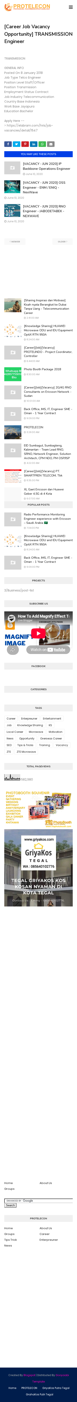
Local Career (15, 732)
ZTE (9, 752)
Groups (9, 1189)
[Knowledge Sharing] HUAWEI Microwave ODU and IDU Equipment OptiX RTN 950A (48, 330)
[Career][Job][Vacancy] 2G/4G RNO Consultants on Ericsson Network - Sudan (47, 391)
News (10, 738)
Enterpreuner (29, 718)
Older (62, 241)
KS (50, 725)
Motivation (55, 732)
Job (9, 725)
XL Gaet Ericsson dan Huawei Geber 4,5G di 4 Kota (44, 491)
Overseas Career (51, 738)
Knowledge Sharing (30, 725)
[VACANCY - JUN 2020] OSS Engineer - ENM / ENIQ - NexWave (44, 187)
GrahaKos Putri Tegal (39, 1394)
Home (8, 1183)
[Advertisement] (38, 271)
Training (44, 745)
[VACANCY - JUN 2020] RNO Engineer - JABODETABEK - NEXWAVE (44, 211)
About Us (46, 1183)
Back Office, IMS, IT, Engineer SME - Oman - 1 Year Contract (48, 411)
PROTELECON (33, 427)
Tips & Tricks (25, 745)
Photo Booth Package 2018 (42, 369)
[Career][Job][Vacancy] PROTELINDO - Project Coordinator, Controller (48, 352)
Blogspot (29, 1375)
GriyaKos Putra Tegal (56, 1388)
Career (11, 718)
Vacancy (62, 745)
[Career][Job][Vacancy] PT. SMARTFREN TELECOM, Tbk (43, 473)
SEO (9, 745)
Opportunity (26, 738)
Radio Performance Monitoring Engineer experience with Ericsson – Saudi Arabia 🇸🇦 (47, 518)
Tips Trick (10, 1240)
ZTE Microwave (26, 752)
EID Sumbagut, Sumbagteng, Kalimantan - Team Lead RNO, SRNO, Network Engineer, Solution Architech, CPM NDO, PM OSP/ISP (47, 451)
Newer (15, 241)
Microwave (36, 732)
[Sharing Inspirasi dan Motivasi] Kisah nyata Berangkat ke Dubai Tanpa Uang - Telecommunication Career (46, 306)
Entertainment (52, 718)
